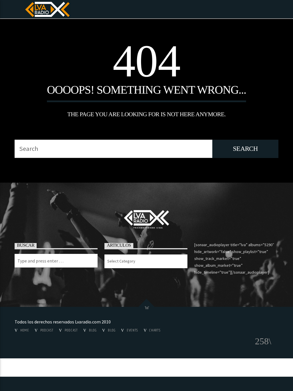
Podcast (47, 330)
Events (132, 330)
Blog (93, 330)
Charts (154, 330)
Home (24, 330)
